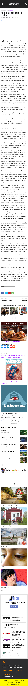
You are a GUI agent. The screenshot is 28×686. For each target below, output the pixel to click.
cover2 (6, 286)
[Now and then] (14, 310)
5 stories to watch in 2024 (7, 451)
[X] (6, 293)
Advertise (22, 680)
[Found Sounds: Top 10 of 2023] (5, 310)
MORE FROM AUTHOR (19, 305)
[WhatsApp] (12, 293)
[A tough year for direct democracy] (14, 495)
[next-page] (15, 318)
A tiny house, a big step (7, 526)
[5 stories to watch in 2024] (23, 453)
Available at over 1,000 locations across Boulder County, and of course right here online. (12, 356)
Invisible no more (5, 567)
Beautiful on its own (6, 300)
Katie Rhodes (6, 17)
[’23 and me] (23, 310)
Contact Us (11, 680)
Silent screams (5, 587)
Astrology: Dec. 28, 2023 (7, 437)
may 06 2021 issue (11, 286)
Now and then (12, 314)
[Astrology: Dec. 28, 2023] (23, 439)
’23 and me (21, 314)
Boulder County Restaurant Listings (13, 323)
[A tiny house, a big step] (14, 516)
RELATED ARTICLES (8, 305)
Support (16, 680)
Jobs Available (10, 682)
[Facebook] (2, 293)
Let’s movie (24, 300)
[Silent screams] (14, 577)
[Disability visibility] (23, 460)
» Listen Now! (21, 419)
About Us (6, 680)
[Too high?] (23, 432)
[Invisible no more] (14, 557)
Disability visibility (5, 458)
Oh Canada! (4, 546)
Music (11, 11)
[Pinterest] (9, 293)
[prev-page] (13, 318)
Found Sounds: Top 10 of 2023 (4, 315)
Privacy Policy (17, 682)
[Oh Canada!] (14, 536)
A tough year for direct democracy (10, 505)
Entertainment (5, 11)
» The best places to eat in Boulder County (11, 341)
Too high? (3, 430)
